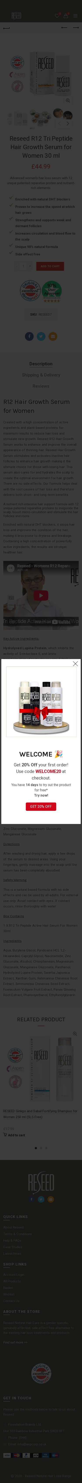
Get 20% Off (41, 806)
